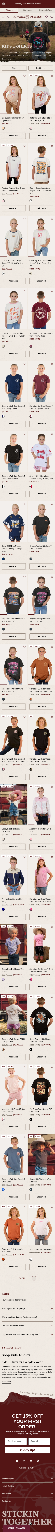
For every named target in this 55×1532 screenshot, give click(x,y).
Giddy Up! (27, 1450)
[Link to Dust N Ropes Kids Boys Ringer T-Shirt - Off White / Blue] (13, 236)
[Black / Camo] (30, 769)
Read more (6, 1381)
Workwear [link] (27, 10)
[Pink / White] (3, 1119)
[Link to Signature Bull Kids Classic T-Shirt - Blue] (13, 1154)
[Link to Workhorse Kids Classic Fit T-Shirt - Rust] (13, 1224)
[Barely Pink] (30, 128)
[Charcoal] (30, 558)
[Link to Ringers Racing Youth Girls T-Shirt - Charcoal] (13, 664)
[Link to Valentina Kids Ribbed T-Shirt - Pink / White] (13, 1084)
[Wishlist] (45, 16)
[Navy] (3, 909)
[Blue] (3, 1189)
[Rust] (3, 1259)
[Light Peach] (3, 128)
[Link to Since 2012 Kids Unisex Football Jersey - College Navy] (13, 521)
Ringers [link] (9, 10)
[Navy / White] (3, 416)
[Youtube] (31, 1461)
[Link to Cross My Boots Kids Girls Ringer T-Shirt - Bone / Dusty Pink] (13, 309)
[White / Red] (30, 486)
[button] (40, 68)
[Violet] (3, 979)
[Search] (9, 16)
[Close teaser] (30, 1523)
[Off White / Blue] (30, 200)
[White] (30, 1259)
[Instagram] (24, 1461)
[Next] (24, 93)
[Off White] (3, 839)
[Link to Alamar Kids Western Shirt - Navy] (13, 874)
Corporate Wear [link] (46, 10)
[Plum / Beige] (30, 346)
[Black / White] (3, 486)
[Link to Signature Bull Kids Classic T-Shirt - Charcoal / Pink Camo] (13, 734)
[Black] (30, 1049)
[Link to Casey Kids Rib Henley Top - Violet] (13, 944)
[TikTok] (38, 1461)
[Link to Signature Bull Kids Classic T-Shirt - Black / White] (13, 451)
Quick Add (13, 135)
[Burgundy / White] (30, 416)
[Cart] (50, 16)
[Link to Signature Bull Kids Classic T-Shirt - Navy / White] (13, 381)
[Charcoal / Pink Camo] (3, 769)
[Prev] (2, 93)
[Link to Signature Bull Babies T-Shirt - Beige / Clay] (13, 1014)
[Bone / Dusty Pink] (30, 273)
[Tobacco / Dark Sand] (30, 699)
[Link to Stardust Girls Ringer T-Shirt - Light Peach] (13, 93)
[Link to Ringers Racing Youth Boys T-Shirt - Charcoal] (13, 594)
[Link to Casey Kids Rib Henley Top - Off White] (13, 804)
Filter (14, 68)
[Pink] (30, 839)
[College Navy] (3, 558)
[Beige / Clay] (3, 1049)
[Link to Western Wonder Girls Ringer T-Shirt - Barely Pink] (13, 163)
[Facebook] (17, 1461)
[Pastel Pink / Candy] (30, 909)
